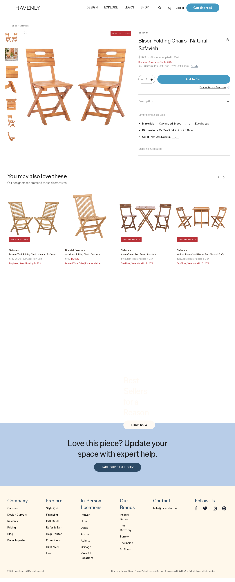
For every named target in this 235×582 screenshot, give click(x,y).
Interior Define (124, 517)
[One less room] (142, 79)
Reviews (12, 521)
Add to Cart (194, 79)
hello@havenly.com (165, 508)
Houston (86, 521)
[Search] (159, 7)
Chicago (86, 547)
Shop (14, 25)
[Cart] (169, 7)
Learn (49, 553)
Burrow (124, 536)
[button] (76, 86)
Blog (10, 534)
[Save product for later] (25, 35)
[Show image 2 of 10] (11, 54)
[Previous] (218, 177)
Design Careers (17, 514)
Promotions (53, 540)
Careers (12, 508)
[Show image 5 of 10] (11, 104)
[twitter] (205, 508)
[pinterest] (224, 508)
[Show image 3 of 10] (11, 71)
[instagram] (215, 508)
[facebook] (196, 508)
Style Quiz (52, 508)
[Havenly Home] (39, 8)
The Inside (126, 543)
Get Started (202, 8)
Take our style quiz (117, 467)
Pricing (11, 527)
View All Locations (87, 556)
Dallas (84, 527)
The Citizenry (125, 528)
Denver (85, 515)
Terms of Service (155, 571)
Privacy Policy (141, 571)
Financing (52, 514)
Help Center (54, 534)
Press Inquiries (16, 540)
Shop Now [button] (139, 425)
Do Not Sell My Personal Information (198, 571)
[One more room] (152, 79)
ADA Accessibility (173, 571)
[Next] (223, 177)
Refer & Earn (54, 527)
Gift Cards (52, 521)
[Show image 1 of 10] (11, 37)
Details (194, 66)
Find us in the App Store (122, 571)
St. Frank (125, 549)
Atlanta (85, 540)
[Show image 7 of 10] (11, 138)
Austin (85, 534)
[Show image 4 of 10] (11, 87)
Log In (180, 8)
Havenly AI (52, 547)
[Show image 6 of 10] (11, 121)
